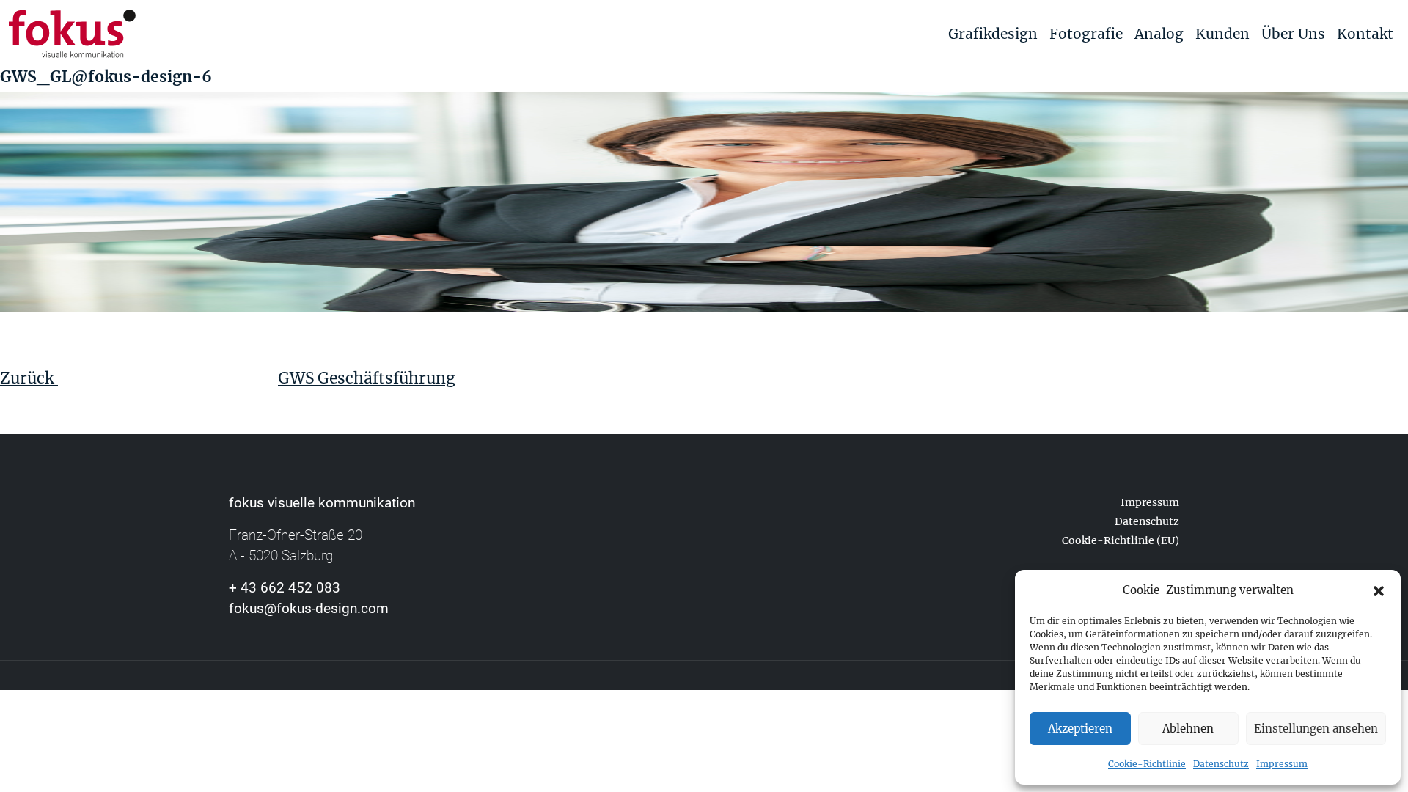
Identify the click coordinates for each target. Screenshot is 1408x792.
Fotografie (1086, 34)
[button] (1378, 590)
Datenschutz (1221, 763)
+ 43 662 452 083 (284, 587)
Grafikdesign (993, 34)
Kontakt (1365, 34)
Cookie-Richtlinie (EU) (1120, 540)
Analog (1159, 34)
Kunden (1222, 34)
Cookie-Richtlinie (1147, 763)
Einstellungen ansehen (1316, 729)
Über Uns (1293, 34)
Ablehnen (1188, 729)
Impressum (1282, 763)
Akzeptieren (1080, 729)
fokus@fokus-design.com (309, 608)
